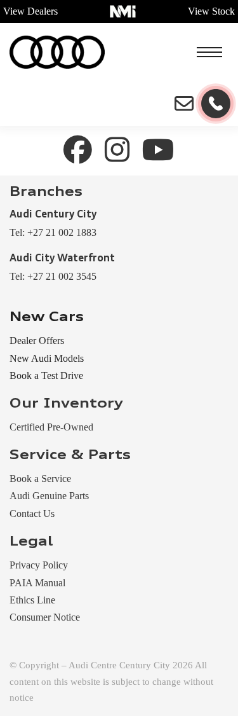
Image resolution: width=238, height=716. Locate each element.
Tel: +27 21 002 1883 (53, 232)
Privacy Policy (39, 565)
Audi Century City (53, 215)
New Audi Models (47, 358)
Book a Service (40, 478)
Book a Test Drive (46, 375)
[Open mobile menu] (209, 52)
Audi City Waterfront (62, 259)
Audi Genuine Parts (49, 495)
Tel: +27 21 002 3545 (53, 276)
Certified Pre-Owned (51, 427)
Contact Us (32, 513)
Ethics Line (32, 600)
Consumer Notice (45, 617)
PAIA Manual (37, 582)
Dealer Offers (37, 340)
